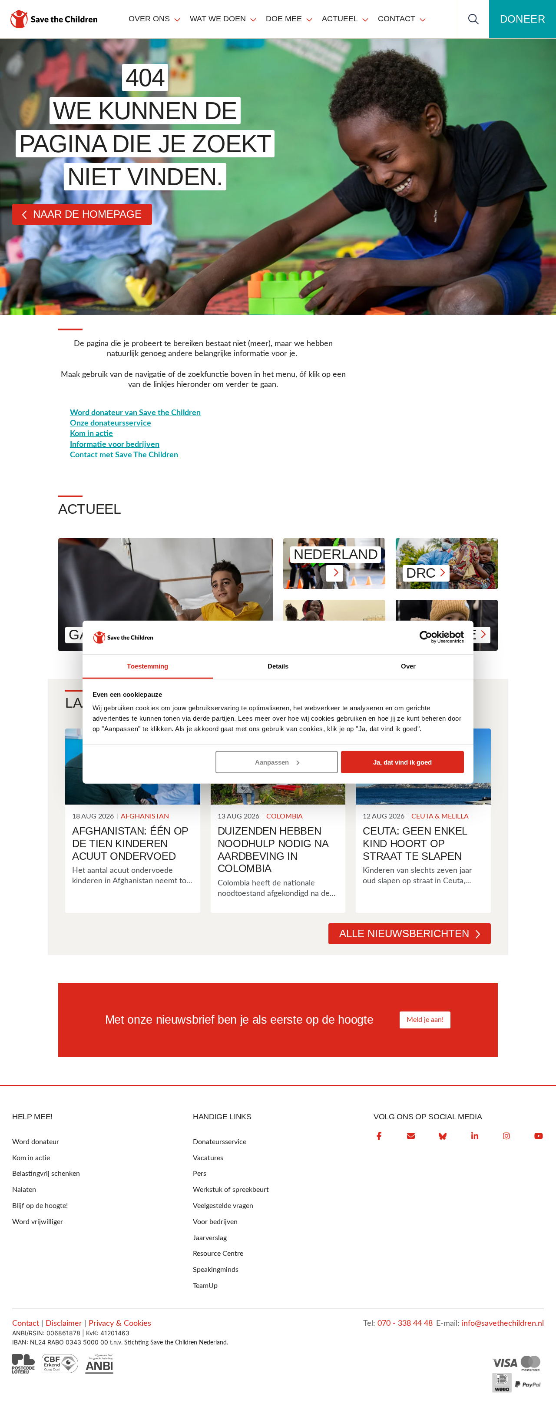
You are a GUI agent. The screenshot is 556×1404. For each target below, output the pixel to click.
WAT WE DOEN (218, 18)
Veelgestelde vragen (223, 1205)
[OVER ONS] (177, 19)
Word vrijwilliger (37, 1221)
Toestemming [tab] (147, 666)
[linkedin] (475, 1136)
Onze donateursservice (110, 423)
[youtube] (538, 1136)
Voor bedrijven (215, 1221)
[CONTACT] (423, 19)
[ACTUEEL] (365, 19)
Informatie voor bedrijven (114, 445)
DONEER (522, 19)
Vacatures (208, 1157)
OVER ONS (149, 18)
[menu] (278, 18)
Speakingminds (215, 1269)
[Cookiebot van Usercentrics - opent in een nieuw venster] (426, 637)
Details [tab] (278, 666)
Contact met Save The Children (124, 455)
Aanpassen (272, 762)
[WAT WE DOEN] (253, 19)
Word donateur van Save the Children (135, 413)
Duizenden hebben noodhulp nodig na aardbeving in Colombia (273, 849)
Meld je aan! (425, 1019)
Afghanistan (145, 816)
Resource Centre (218, 1253)
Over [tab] (408, 666)
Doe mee (284, 18)
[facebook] (379, 1136)
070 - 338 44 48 (405, 1323)
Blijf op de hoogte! (40, 1205)
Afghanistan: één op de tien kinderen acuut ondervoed (130, 843)
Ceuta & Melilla (440, 816)
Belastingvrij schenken (46, 1173)
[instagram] (506, 1136)
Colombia (284, 816)
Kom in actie (91, 434)
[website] (442, 1136)
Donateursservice (219, 1141)
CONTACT (396, 18)
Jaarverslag (210, 1237)
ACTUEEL (340, 18)
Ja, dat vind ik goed (402, 762)
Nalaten (24, 1189)
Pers (199, 1173)
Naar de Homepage (87, 214)
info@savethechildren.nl (503, 1323)
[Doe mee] (309, 19)
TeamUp (205, 1285)
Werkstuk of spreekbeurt (231, 1189)
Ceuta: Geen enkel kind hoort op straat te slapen (415, 843)
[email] (411, 1136)
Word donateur (35, 1141)
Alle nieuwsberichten (404, 933)
